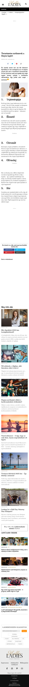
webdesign (14, 678)
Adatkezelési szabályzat (14, 663)
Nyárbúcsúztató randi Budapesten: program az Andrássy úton (14, 570)
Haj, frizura (15, 638)
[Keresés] (26, 4)
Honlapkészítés (14, 675)
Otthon (9, 641)
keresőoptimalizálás (14, 680)
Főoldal (4, 12)
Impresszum (5, 663)
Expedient (14, 683)
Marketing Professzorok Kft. (14, 685)
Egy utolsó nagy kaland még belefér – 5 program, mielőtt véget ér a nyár (12, 590)
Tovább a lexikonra (14, 634)
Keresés (24, 631)
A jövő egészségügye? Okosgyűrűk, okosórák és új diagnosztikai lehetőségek (14, 610)
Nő (23, 638)
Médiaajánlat (24, 663)
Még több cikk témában (14, 527)
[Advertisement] (14, 36)
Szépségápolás (10, 644)
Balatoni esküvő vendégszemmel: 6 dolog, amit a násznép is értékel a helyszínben (14, 550)
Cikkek (10, 12)
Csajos (7, 638)
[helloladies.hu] (14, 4)
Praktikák (18, 641)
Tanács (20, 644)
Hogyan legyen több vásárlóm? (14, 673)
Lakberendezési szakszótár (14, 627)
